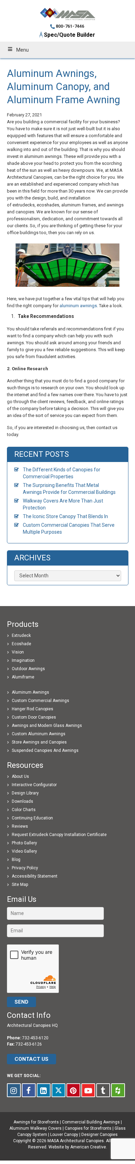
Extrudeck (21, 635)
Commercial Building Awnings (91, 1122)
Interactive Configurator (34, 784)
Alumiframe (23, 677)
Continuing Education (32, 818)
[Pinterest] (73, 1090)
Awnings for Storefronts (36, 1122)
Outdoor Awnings (28, 668)
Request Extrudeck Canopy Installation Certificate (59, 834)
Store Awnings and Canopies (39, 742)
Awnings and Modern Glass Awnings (47, 725)
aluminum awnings (78, 305)
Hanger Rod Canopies (32, 709)
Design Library (25, 793)
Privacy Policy (25, 867)
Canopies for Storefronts (88, 1128)
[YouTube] (88, 1090)
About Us (20, 776)
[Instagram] (14, 1090)
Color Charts (24, 809)
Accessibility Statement (34, 876)
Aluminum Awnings (30, 692)
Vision (18, 652)
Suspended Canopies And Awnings (45, 750)
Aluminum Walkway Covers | (37, 1128)
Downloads (22, 801)
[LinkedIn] (44, 1090)
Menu (22, 50)
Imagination (23, 660)
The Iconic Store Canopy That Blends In (65, 516)
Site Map (20, 884)
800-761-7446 (70, 26)
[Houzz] (118, 1090)
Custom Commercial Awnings (40, 700)
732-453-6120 (35, 1038)
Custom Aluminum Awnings (38, 733)
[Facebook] (29, 1090)
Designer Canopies (99, 1134)
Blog (16, 859)
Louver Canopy (64, 1134)
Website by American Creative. (77, 1147)
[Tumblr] (103, 1090)
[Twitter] (58, 1090)
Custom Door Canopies (34, 717)
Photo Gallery (24, 843)
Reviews (20, 826)
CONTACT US (31, 1059)
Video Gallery (24, 851)
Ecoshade (21, 643)
